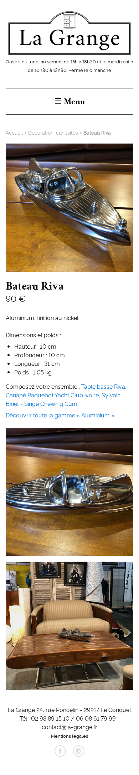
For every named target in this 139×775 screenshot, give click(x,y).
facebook (60, 751)
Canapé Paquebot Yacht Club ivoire (52, 395)
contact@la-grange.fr (69, 727)
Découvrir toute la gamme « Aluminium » (60, 415)
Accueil (14, 132)
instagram (78, 751)
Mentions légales (69, 735)
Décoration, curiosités (53, 132)
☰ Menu (69, 101)
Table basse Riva (103, 386)
